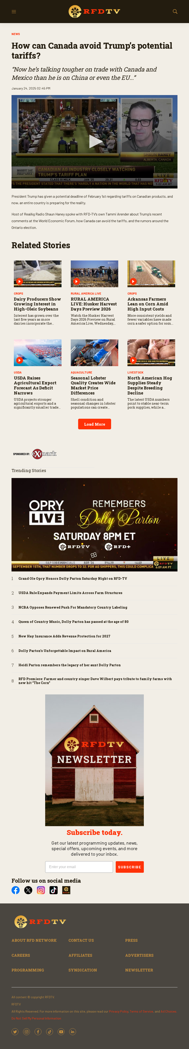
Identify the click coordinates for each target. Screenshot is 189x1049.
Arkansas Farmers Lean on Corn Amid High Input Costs (147, 304)
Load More (94, 424)
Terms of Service (141, 1011)
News (16, 34)
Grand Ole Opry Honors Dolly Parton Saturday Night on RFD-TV (72, 579)
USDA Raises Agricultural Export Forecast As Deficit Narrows (35, 385)
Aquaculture (81, 372)
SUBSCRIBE (130, 867)
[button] (94, 141)
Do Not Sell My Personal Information (36, 1018)
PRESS (131, 940)
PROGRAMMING (28, 970)
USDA (18, 372)
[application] (94, 141)
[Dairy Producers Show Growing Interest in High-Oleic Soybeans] (38, 273)
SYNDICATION (82, 970)
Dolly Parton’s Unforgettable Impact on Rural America (64, 651)
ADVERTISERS (139, 955)
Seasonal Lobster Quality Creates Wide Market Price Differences (93, 385)
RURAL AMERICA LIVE (86, 293)
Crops (18, 293)
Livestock (135, 372)
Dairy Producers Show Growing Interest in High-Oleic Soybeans (37, 304)
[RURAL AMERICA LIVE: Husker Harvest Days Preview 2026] (94, 273)
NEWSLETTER (139, 970)
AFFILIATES (80, 955)
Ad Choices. (169, 1011)
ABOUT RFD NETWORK (34, 940)
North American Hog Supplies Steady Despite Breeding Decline (149, 385)
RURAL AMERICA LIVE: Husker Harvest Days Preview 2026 (94, 304)
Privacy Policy (118, 1011)
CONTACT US (81, 940)
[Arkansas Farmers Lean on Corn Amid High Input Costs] (151, 273)
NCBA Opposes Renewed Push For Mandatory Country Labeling (72, 608)
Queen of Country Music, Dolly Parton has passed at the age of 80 (73, 622)
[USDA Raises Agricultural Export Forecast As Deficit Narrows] (38, 352)
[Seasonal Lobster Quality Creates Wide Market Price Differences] (94, 352)
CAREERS (21, 955)
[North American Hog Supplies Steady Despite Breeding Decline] (151, 352)
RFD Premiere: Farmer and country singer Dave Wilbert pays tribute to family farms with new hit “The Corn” (95, 681)
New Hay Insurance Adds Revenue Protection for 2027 (64, 636)
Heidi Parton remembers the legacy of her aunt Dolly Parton (69, 665)
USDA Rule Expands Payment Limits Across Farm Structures (70, 593)
